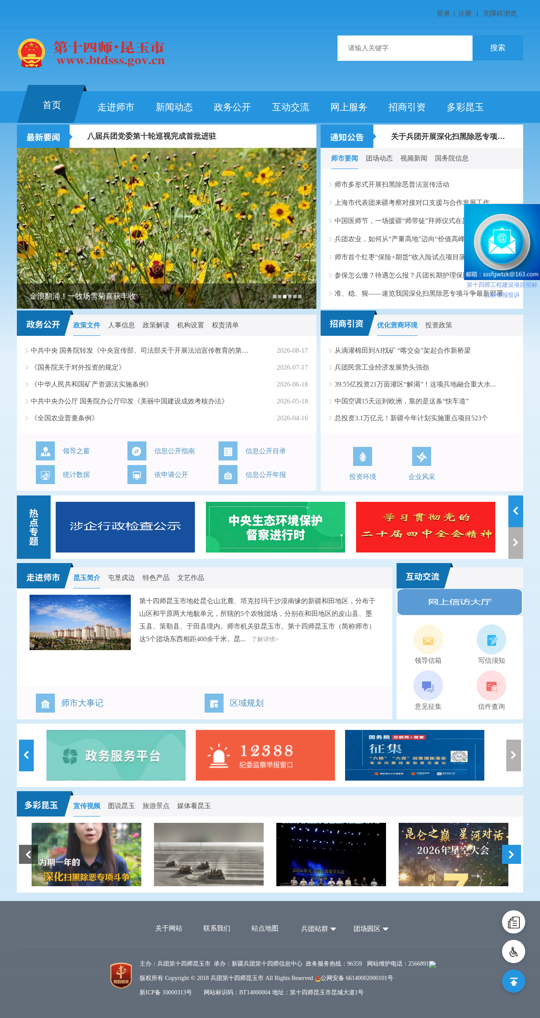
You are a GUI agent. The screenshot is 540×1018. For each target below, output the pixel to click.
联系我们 (216, 928)
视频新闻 (413, 158)
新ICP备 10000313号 (166, 992)
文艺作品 (190, 577)
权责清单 (225, 325)
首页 (52, 105)
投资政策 (438, 325)
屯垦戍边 (121, 577)
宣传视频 (86, 805)
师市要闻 (344, 158)
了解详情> (264, 639)
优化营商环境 (397, 325)
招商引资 (407, 107)
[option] (166, 228)
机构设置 (190, 325)
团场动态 (379, 158)
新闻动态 (174, 107)
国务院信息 (452, 158)
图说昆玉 (121, 805)
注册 (465, 13)
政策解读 (156, 325)
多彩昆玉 (465, 107)
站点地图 (264, 928)
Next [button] (515, 543)
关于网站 (168, 928)
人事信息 (121, 325)
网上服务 (348, 107)
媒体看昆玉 (194, 805)
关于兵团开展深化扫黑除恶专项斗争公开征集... (449, 136)
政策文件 (86, 325)
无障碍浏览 (500, 13)
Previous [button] (515, 511)
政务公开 (232, 107)
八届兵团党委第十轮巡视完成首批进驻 (151, 136)
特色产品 (156, 577)
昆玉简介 (86, 577)
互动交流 (290, 107)
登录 (443, 13)
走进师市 (116, 107)
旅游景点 (156, 805)
